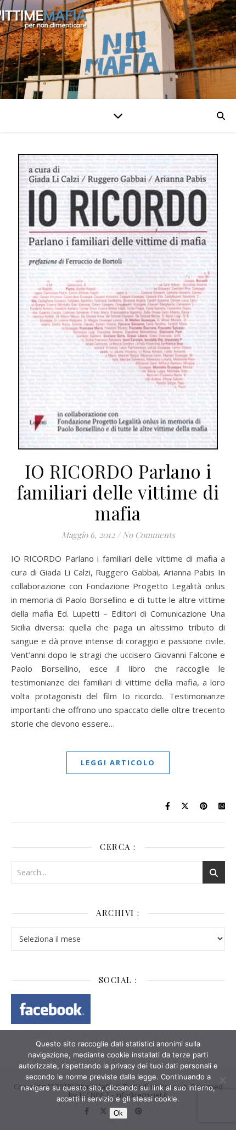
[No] (222, 1079)
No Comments (148, 534)
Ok (118, 1113)
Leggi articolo (118, 762)
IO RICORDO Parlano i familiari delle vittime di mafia (118, 492)
